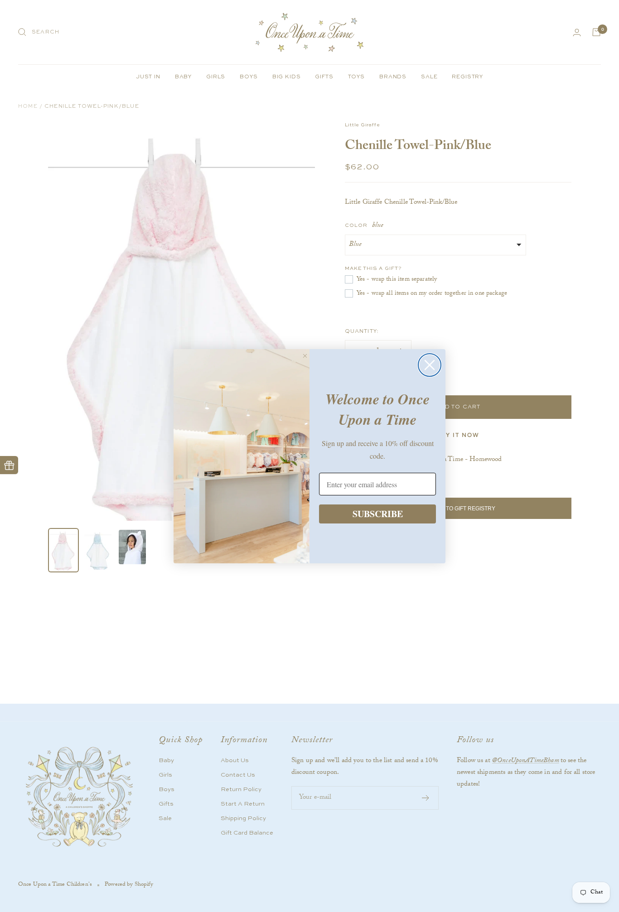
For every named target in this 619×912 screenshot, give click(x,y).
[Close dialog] (429, 365)
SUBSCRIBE (378, 513)
